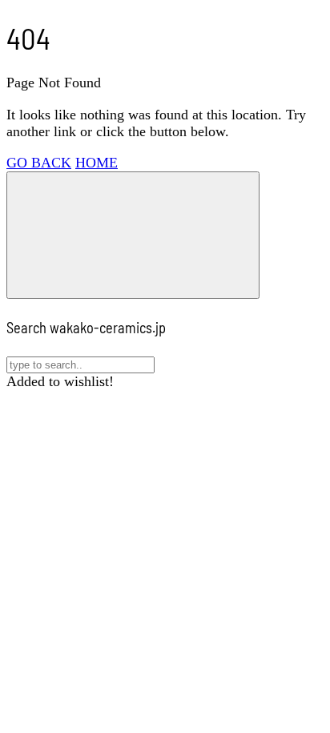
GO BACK (38, 163)
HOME (96, 163)
